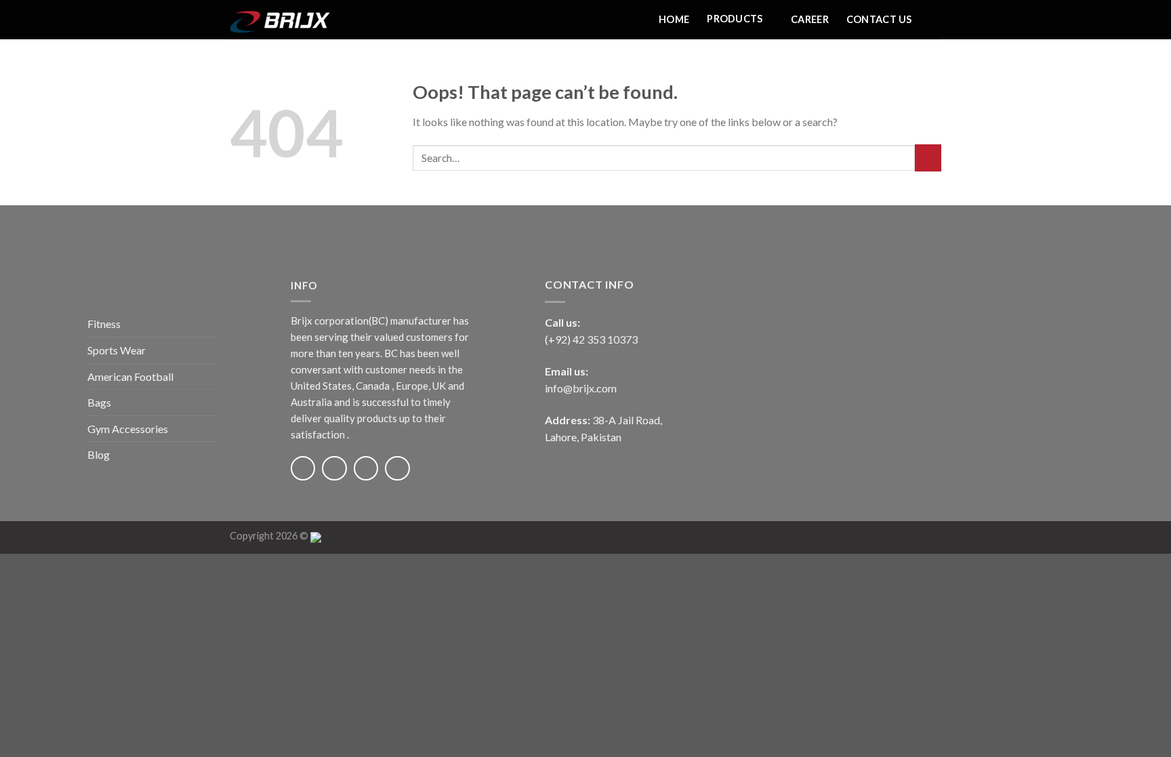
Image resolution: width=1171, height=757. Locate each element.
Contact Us (879, 19)
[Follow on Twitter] (366, 468)
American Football (130, 376)
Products (734, 18)
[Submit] (928, 157)
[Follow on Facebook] (303, 468)
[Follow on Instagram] (334, 468)
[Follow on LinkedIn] (397, 468)
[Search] (935, 19)
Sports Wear (116, 350)
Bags (99, 402)
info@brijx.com (581, 388)
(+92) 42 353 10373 (591, 339)
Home (674, 19)
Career (810, 19)
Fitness (104, 323)
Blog (98, 454)
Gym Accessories (127, 428)
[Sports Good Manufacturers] (297, 19)
